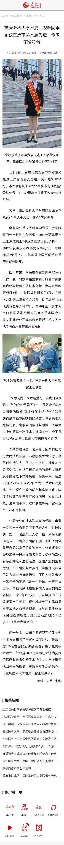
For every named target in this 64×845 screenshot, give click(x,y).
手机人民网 (38, 815)
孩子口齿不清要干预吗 (16, 768)
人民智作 (38, 836)
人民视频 (9, 836)
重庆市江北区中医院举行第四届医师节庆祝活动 (32, 775)
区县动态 (40, 16)
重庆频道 (17, 16)
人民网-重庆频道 (48, 53)
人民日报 (9, 815)
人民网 (4, 16)
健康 (28, 16)
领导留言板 (53, 815)
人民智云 (24, 836)
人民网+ (24, 815)
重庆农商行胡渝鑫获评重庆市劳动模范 (26, 709)
